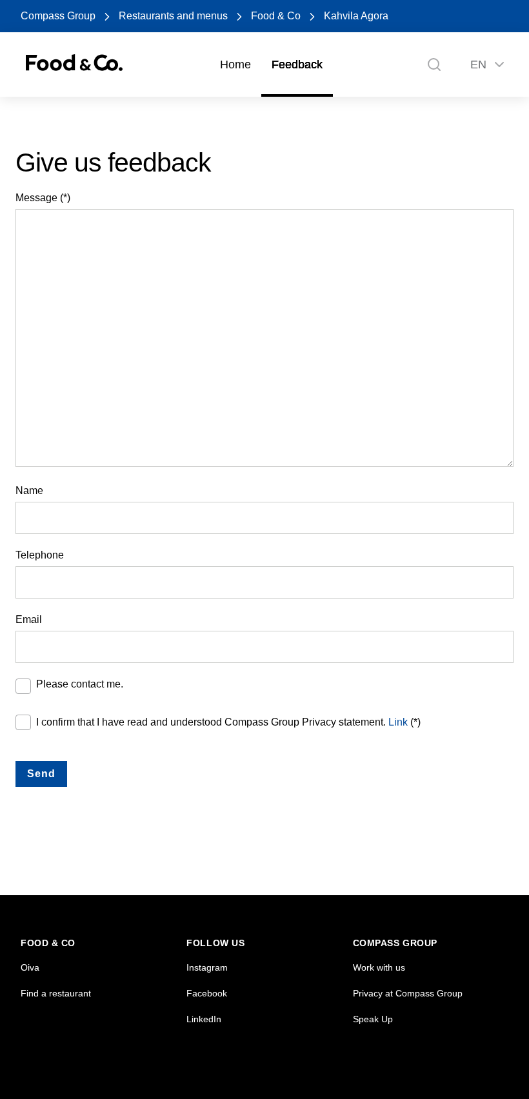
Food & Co (276, 15)
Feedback (297, 64)
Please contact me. (79, 683)
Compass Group (58, 15)
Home (235, 64)
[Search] (434, 64)
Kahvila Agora (356, 15)
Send (41, 773)
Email (28, 619)
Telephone (39, 555)
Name (29, 490)
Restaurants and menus (173, 15)
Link (398, 722)
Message (36, 197)
